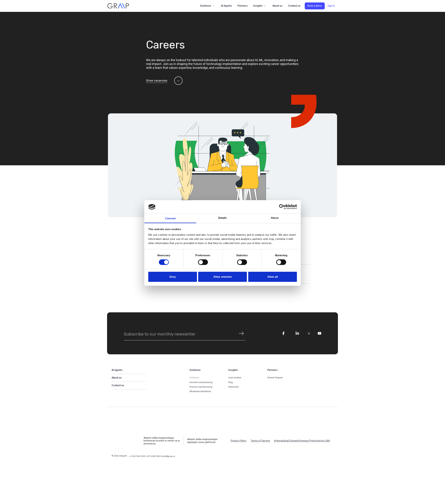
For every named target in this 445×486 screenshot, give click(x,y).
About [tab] (274, 217)
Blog (230, 382)
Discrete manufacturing (200, 382)
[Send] (241, 333)
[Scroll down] (178, 80)
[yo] (319, 333)
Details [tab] (222, 217)
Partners (242, 5)
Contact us (294, 5)
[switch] (203, 262)
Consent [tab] (170, 218)
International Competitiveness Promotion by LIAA (302, 440)
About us (277, 5)
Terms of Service (260, 440)
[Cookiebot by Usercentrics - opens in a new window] (281, 206)
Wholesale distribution (200, 391)
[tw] (309, 333)
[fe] (283, 333)
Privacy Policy (238, 440)
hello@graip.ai (168, 456)
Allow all (272, 276)
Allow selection (222, 276)
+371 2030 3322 (153, 456)
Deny (172, 276)
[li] (297, 333)
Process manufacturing (200, 387)
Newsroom (233, 387)
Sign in (331, 5)
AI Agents (226, 5)
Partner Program (275, 377)
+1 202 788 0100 (137, 456)
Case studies (234, 377)
